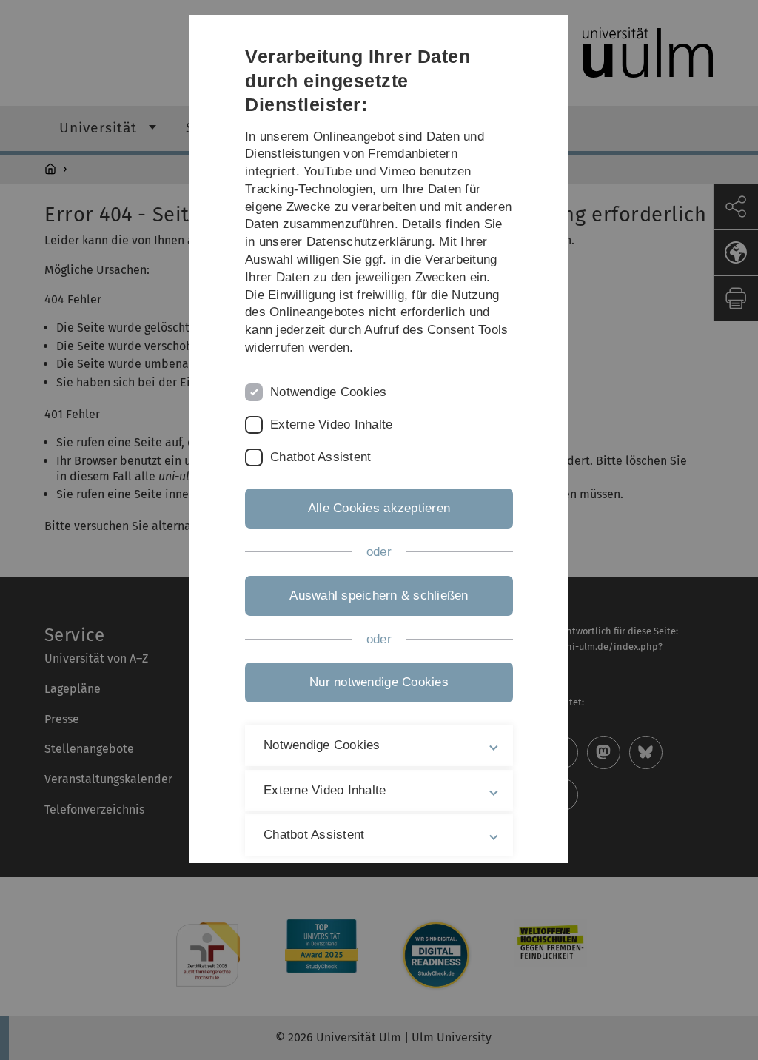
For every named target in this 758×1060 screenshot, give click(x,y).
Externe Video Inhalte (331, 424)
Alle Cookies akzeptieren (379, 508)
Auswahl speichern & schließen (378, 595)
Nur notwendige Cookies (379, 682)
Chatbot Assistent (320, 457)
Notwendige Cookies (328, 392)
